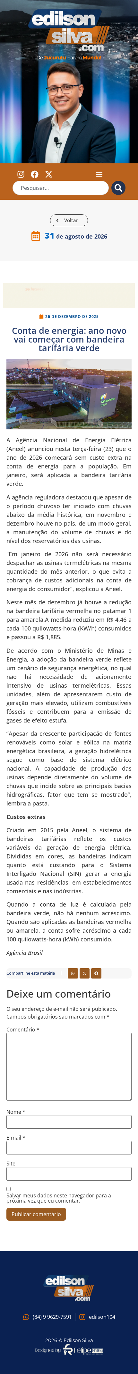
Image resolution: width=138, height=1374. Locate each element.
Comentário (22, 1029)
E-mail (15, 1137)
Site (10, 1163)
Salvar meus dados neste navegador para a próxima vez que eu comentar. (58, 1198)
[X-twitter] (48, 174)
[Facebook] (35, 174)
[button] (99, 174)
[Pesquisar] (118, 188)
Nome (15, 1111)
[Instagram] (21, 174)
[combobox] (61, 188)
